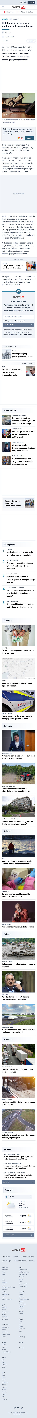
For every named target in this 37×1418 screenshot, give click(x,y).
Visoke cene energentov (8, 786)
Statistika (14, 350)
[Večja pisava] (34, 41)
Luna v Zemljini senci (12, 601)
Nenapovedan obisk (17, 442)
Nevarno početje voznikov (19, 415)
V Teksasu (9, 549)
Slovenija (8, 726)
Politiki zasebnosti (28, 334)
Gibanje (5, 263)
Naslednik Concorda (7, 1027)
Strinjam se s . (15, 321)
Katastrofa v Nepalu (7, 961)
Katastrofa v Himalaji (14, 1154)
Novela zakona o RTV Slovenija (15, 587)
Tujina (6, 934)
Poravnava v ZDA (17, 428)
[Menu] (3, 7)
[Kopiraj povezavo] (6, 40)
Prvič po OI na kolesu (18, 456)
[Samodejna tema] (21, 2)
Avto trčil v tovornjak (12, 560)
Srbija (3, 366)
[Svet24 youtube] (18, 1407)
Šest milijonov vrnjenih (8, 648)
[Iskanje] (34, 7)
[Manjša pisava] (28, 41)
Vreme (8, 1190)
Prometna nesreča (7, 1066)
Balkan (7, 831)
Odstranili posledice (7, 1132)
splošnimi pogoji (19, 321)
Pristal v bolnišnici (12, 574)
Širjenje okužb (5, 891)
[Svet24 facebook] (14, 1407)
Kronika (7, 621)
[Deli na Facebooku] (3, 40)
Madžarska (5, 994)
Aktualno (8, 1150)
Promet (7, 1039)
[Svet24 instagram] (21, 1407)
